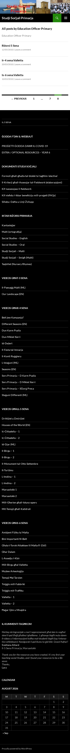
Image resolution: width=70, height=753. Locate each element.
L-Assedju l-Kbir (11, 558)
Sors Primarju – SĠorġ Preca (18, 388)
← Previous (19, 98)
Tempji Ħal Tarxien (12, 577)
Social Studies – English (15, 238)
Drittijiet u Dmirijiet (13, 418)
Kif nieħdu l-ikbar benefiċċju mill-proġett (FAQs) (29, 195)
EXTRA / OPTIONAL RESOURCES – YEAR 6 (26, 152)
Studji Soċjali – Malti (13, 251)
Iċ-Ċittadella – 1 (11, 431)
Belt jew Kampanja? (13, 317)
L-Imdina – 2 (8, 483)
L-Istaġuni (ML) (10, 362)
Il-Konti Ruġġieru (11, 356)
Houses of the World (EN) (16, 424)
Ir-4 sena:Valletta (12, 60)
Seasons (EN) (9, 369)
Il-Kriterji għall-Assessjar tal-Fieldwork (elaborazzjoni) (32, 182)
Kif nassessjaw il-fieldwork (16, 188)
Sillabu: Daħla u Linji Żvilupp (18, 201)
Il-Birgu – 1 (8, 450)
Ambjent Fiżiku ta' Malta (15, 532)
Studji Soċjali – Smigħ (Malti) (17, 257)
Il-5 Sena (6, 122)
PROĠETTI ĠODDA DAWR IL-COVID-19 (25, 145)
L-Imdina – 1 (8, 476)
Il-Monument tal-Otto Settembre (20, 463)
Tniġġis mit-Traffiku (13, 590)
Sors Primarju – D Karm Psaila (19, 375)
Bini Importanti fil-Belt (14, 538)
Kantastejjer (8, 225)
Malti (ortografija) (12, 231)
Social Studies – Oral (13, 244)
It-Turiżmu (7, 470)
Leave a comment (23, 49)
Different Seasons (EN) (14, 323)
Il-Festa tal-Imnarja (12, 349)
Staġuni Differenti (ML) (14, 395)
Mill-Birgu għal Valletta (15, 564)
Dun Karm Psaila (11, 330)
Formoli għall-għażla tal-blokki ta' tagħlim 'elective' (30, 175)
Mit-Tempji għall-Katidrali (16, 508)
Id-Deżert (7, 343)
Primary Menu (65, 18)
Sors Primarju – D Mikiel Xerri (19, 382)
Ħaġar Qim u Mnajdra (14, 609)
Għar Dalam (8, 551)
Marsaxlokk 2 (9, 496)
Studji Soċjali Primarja (17, 18)
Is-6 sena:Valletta (12, 75)
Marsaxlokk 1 (9, 489)
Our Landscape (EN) (13, 293)
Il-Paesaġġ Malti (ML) (13, 287)
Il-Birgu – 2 (8, 457)
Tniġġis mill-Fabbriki (13, 584)
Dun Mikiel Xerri (11, 336)
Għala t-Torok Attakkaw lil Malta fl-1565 (24, 545)
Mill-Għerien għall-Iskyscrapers (19, 502)
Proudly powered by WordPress (17, 748)
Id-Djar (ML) (8, 444)
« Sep (5, 733)
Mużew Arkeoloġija (13, 571)
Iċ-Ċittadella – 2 (11, 437)
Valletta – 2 (8, 603)
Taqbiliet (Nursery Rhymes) (17, 264)
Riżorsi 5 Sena (10, 45)
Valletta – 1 (8, 597)
